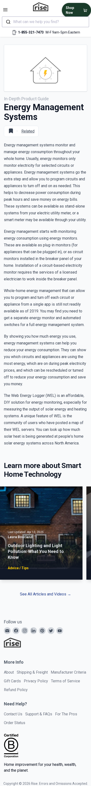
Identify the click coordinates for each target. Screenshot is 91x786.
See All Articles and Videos (45, 594)
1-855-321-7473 (31, 32)
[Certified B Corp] (11, 746)
